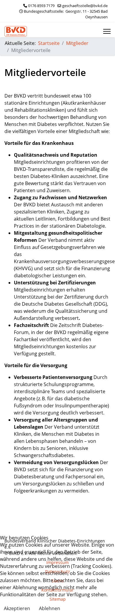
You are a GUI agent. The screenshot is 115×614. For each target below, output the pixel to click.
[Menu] (107, 31)
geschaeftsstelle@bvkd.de (85, 5)
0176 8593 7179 (41, 5)
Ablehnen (49, 608)
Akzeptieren (17, 608)
